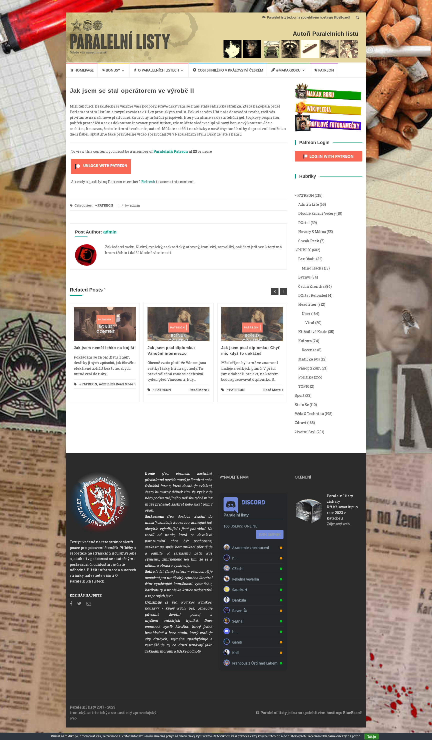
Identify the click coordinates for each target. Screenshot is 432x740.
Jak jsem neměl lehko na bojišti (105, 348)
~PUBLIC (303, 250)
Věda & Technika (309, 413)
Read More (124, 384)
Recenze (309, 350)
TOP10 (303, 386)
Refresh (148, 181)
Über (306, 313)
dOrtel (304, 222)
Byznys (304, 277)
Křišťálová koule (312, 331)
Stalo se (302, 404)
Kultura (305, 340)
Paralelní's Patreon (171, 151)
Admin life (107, 384)
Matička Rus (309, 359)
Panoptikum (309, 368)
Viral (309, 322)
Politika (305, 377)
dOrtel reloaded (312, 295)
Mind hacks (312, 268)
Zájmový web (338, 524)
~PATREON (104, 205)
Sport (299, 395)
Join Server (269, 534)
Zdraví (300, 422)
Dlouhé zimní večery (317, 213)
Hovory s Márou (312, 231)
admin (135, 205)
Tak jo (371, 736)
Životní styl (305, 432)
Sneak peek (308, 240)
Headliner (307, 304)
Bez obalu (307, 258)
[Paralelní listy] (120, 39)
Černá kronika (311, 286)
